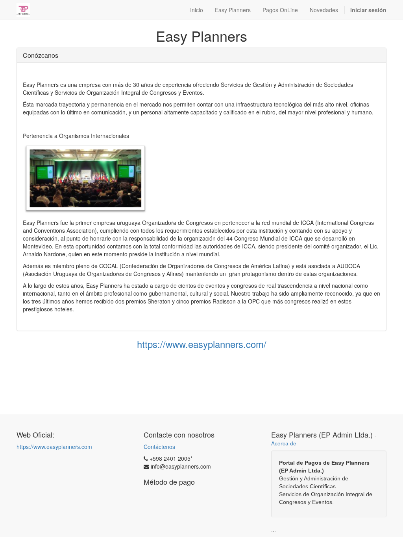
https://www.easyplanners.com (54, 447)
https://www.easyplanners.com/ (201, 344)
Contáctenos (159, 447)
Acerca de (283, 443)
